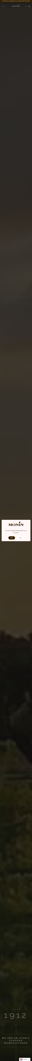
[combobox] (24, 1059)
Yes (11, 537)
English (25, 1059)
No (21, 537)
